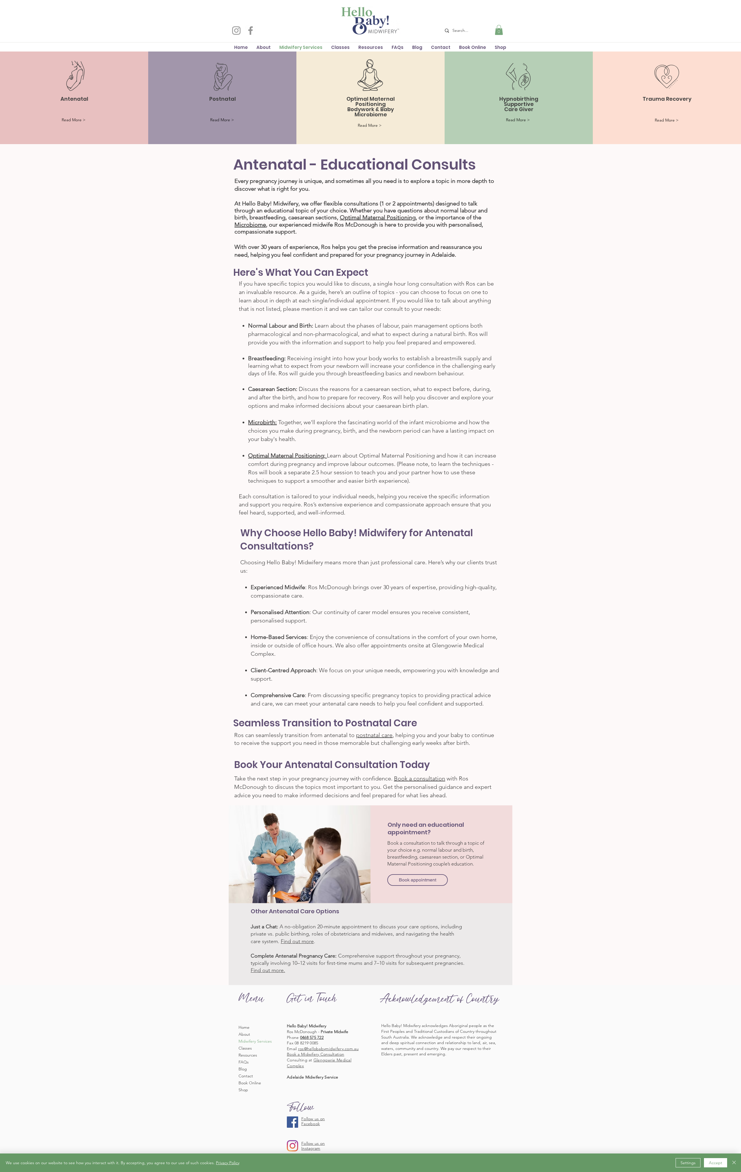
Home (244, 1027)
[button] (499, 30)
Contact (246, 1076)
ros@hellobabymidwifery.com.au (328, 1048)
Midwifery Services (255, 1041)
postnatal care (374, 735)
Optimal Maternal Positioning (378, 217)
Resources (248, 1055)
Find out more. (268, 970)
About (244, 1034)
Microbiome (250, 224)
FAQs (244, 1062)
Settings (688, 1162)
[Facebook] (250, 30)
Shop (243, 1089)
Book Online (250, 1082)
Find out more (297, 941)
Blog (243, 1069)
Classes (245, 1048)
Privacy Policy (227, 1162)
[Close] (734, 1162)
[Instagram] (236, 30)
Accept (715, 1162)
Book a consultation (419, 778)
